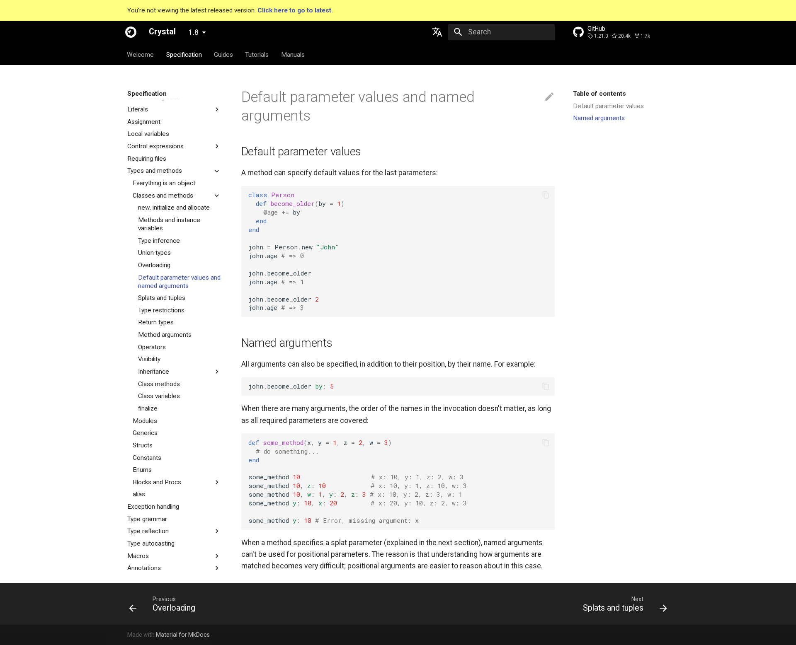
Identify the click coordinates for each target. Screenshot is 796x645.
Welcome (140, 54)
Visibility (149, 359)
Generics (145, 433)
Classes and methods (163, 195)
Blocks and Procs (157, 482)
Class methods (159, 384)
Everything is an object (164, 183)
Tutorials (257, 54)
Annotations (144, 568)
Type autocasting (151, 543)
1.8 (194, 32)
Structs (143, 445)
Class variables (159, 396)
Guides (223, 54)
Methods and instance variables (169, 224)
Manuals (293, 54)
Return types (156, 322)
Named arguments (599, 118)
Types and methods (154, 170)
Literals (137, 109)
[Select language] (437, 32)
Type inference (159, 240)
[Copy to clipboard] (545, 195)
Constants (147, 457)
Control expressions (155, 146)
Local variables (148, 134)
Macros (138, 556)
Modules (145, 421)
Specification (184, 54)
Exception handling (153, 506)
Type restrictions (161, 310)
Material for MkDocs (183, 634)
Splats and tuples (161, 298)
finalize (148, 408)
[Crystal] (130, 32)
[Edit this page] (549, 97)
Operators (152, 347)
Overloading (154, 265)
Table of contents (599, 93)
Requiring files (146, 158)
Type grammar (147, 519)
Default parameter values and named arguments (179, 282)
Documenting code (153, 97)
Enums (142, 469)
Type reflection (148, 531)
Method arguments (165, 334)
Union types (154, 252)
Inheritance (153, 371)
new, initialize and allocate (174, 207)
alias (139, 494)
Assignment (143, 122)
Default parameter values (608, 106)
